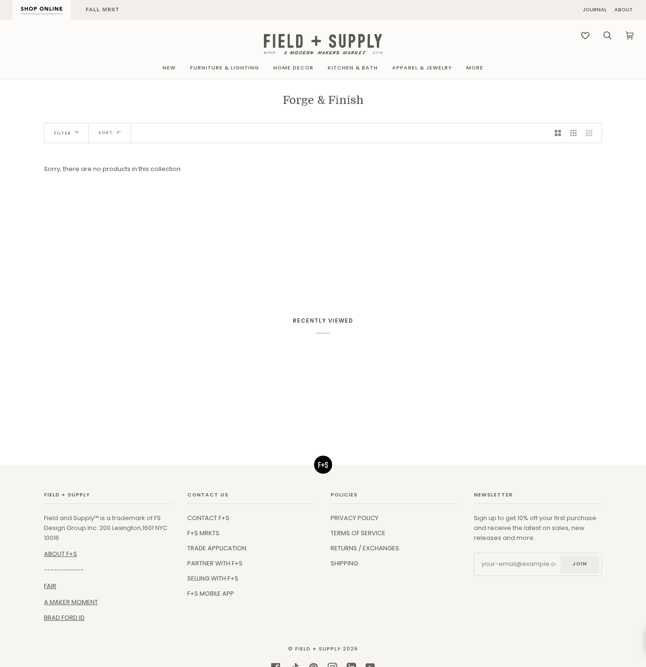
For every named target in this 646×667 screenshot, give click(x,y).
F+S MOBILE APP (210, 593)
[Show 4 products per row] (591, 133)
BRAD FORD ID (64, 617)
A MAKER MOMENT (71, 602)
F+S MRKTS (203, 533)
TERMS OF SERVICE (358, 533)
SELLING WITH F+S (212, 578)
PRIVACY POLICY (354, 517)
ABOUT (623, 10)
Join (579, 563)
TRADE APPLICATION (216, 548)
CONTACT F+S (208, 517)
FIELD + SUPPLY (318, 648)
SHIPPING (344, 563)
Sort (105, 133)
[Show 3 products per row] (573, 133)
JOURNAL (595, 10)
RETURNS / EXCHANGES (365, 548)
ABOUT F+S (60, 553)
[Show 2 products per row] (558, 133)
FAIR (50, 585)
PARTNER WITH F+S (215, 563)
